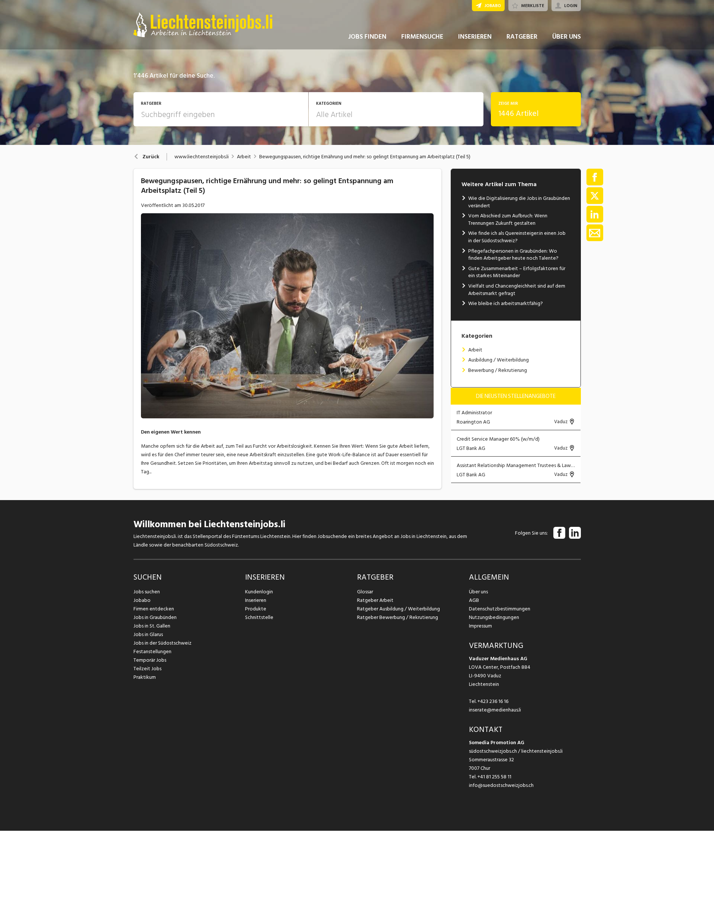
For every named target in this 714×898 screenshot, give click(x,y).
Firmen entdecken (154, 608)
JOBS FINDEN (367, 36)
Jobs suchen (147, 591)
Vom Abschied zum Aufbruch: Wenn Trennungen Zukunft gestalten (507, 219)
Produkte (255, 608)
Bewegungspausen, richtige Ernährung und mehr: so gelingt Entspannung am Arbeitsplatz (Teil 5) (364, 156)
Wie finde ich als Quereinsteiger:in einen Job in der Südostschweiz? (517, 237)
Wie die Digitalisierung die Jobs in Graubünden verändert (519, 202)
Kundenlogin (259, 591)
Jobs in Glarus (148, 634)
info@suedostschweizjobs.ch (501, 785)
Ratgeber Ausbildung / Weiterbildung (398, 608)
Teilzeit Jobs (147, 668)
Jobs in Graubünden (155, 617)
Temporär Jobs (150, 660)
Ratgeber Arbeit (375, 600)
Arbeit (244, 156)
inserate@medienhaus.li (495, 710)
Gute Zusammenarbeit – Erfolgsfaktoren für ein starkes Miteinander (516, 272)
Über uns (478, 591)
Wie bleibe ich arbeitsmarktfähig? (505, 303)
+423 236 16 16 (492, 701)
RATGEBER (521, 36)
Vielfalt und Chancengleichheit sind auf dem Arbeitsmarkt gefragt (516, 290)
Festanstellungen (152, 651)
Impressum (480, 626)
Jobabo (142, 600)
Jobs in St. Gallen (152, 626)
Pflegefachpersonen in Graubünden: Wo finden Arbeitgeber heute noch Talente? (513, 255)
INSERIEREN (475, 36)
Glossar (365, 591)
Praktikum (145, 677)
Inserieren (255, 600)
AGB (474, 600)
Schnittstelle (259, 617)
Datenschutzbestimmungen (499, 608)
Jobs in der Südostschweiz (163, 643)
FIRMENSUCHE (422, 36)
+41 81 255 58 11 (494, 776)
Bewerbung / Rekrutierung (497, 370)
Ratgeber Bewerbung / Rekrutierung (397, 617)
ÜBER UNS (566, 36)
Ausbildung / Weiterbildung (498, 360)
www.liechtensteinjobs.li (201, 156)
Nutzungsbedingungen (494, 617)
